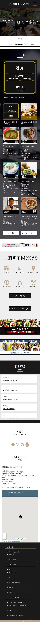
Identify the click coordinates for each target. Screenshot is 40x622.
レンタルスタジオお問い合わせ (17, 605)
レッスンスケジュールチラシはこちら (20, 309)
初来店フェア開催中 (9, 409)
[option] (20, 22)
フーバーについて (14, 552)
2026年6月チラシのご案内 (10, 418)
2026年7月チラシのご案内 (10, 399)
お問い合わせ (12, 572)
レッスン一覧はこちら (20, 296)
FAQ (10, 569)
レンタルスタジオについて (16, 602)
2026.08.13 (20, 44)
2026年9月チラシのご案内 (10, 380)
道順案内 (4, 477)
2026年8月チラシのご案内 (10, 390)
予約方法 (11, 554)
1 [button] (19, 39)
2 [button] (21, 39)
